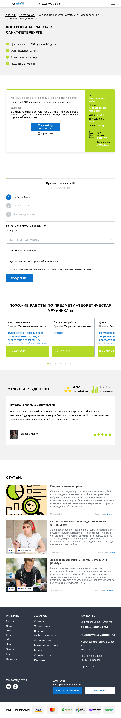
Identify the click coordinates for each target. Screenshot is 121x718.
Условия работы (42, 626)
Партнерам (11, 659)
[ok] (15, 686)
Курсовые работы (25, 588)
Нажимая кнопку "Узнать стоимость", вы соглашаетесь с (50, 270)
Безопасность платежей (46, 645)
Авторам (100, 690)
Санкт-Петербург (102, 622)
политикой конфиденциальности (76, 270)
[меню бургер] (113, 4)
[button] (48, 364)
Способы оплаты (42, 655)
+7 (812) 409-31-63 (94, 627)
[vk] (8, 686)
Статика (58, 332)
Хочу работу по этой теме (45, 126)
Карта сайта (87, 666)
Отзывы (10, 649)
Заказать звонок (67, 690)
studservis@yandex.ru (98, 635)
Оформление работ (26, 550)
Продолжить (19, 278)
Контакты (39, 660)
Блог (12, 550)
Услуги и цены (15, 512)
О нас (9, 644)
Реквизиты (39, 650)
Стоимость (39, 621)
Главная (10, 621)
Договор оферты (42, 640)
